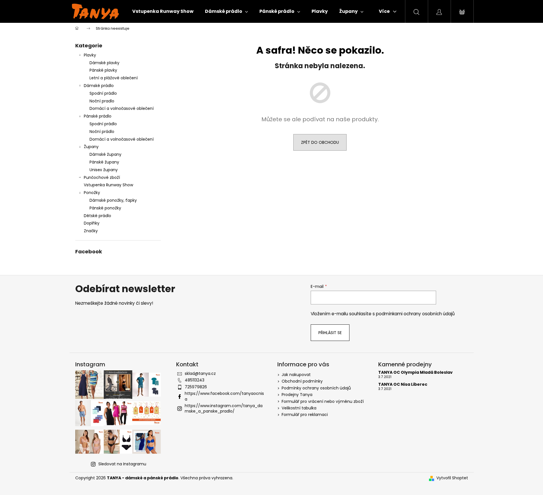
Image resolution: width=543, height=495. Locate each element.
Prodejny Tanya (297, 394)
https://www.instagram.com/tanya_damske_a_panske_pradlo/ (224, 408)
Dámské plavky (104, 63)
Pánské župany (104, 162)
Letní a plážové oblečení (114, 78)
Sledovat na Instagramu (122, 464)
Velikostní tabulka (299, 408)
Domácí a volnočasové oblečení (122, 108)
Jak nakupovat (296, 374)
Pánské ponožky (105, 208)
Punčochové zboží (102, 177)
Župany (91, 146)
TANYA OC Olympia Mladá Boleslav (415, 372)
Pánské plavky (103, 70)
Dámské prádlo (99, 85)
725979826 (196, 387)
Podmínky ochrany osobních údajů (316, 388)
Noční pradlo (102, 101)
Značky (91, 231)
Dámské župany (105, 154)
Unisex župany (104, 170)
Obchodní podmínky (302, 381)
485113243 (194, 380)
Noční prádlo (102, 131)
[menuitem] (163, 11)
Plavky (90, 55)
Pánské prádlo (97, 116)
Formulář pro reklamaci (305, 414)
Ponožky (92, 192)
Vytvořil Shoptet (452, 478)
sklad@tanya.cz (200, 373)
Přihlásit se (330, 333)
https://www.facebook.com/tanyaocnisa (224, 396)
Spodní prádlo (103, 93)
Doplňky (91, 223)
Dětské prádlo (97, 216)
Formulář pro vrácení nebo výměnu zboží (323, 401)
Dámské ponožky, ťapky (113, 200)
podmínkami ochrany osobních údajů (415, 314)
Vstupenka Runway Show (108, 185)
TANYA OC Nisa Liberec (402, 384)
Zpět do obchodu (320, 142)
